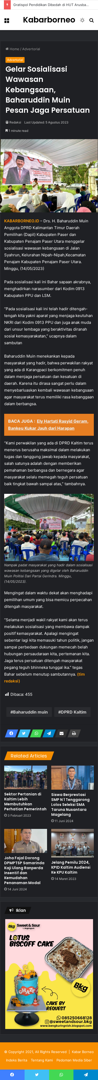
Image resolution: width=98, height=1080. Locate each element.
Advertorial (31, 49)
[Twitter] (22, 733)
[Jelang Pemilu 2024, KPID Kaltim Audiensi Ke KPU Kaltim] (72, 843)
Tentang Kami (42, 1060)
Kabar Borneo (83, 1052)
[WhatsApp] (35, 733)
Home (14, 49)
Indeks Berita (16, 1060)
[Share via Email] (60, 733)
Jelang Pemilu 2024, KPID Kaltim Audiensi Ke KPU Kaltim (70, 867)
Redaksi (15, 122)
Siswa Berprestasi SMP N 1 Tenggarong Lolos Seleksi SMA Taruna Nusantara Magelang (70, 804)
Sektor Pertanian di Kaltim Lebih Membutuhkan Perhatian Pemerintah (25, 801)
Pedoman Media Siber (74, 1060)
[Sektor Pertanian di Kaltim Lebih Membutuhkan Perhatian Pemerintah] (25, 777)
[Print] (72, 733)
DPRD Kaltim (74, 712)
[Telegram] (47, 733)
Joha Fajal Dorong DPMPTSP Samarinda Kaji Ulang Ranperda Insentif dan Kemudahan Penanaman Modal (24, 870)
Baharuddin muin (30, 712)
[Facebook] (10, 733)
